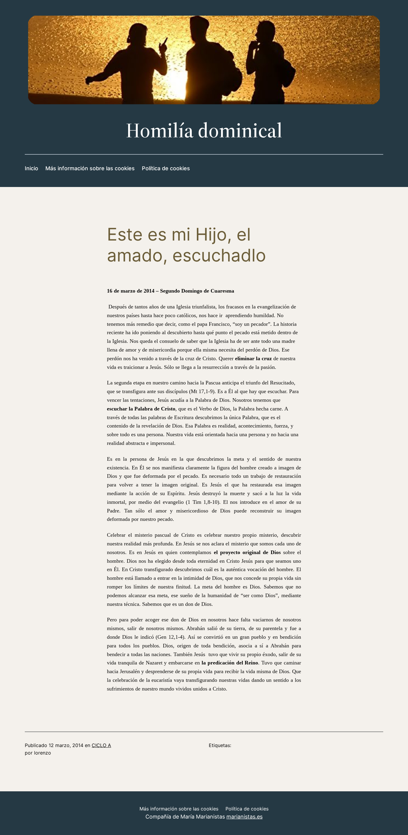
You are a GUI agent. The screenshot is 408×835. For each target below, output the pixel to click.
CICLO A (101, 745)
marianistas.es (244, 816)
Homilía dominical (204, 130)
